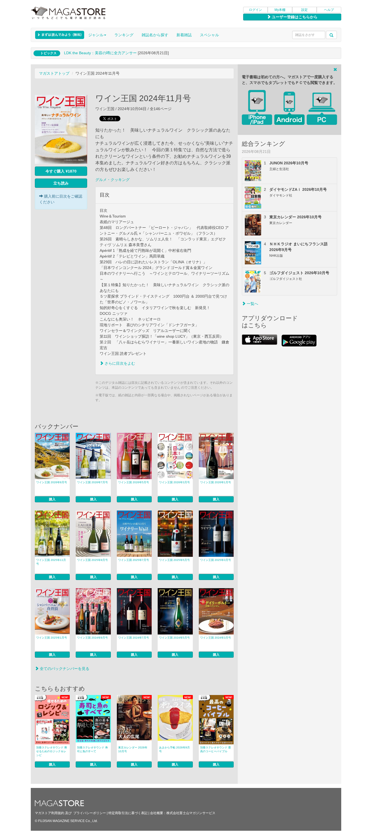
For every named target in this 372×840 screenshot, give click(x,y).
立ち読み (61, 183)
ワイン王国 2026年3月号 (174, 482)
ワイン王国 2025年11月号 (51, 561)
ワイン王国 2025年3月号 (215, 559)
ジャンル (95, 35)
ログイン (255, 10)
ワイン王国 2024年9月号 (92, 637)
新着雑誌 (184, 35)
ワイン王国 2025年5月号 (174, 559)
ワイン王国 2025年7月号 (133, 559)
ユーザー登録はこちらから (294, 17)
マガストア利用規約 (49, 813)
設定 (304, 10)
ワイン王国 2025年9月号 (92, 559)
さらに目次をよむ (119, 363)
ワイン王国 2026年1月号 (215, 482)
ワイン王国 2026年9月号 (51, 482)
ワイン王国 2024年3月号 (215, 637)
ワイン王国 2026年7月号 (92, 482)
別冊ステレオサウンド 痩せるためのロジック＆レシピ (51, 751)
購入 (52, 499)
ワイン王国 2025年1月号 (51, 637)
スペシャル (209, 35)
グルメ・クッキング (112, 179)
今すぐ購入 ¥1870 (61, 171)
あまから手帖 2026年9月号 (174, 749)
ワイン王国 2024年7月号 (133, 637)
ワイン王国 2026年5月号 (133, 482)
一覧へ (252, 303)
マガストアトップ (54, 73)
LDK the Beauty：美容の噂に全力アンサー (100, 53)
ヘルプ (329, 10)
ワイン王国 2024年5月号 (174, 637)
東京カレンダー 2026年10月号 (132, 749)
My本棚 (280, 10)
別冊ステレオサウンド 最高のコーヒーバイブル (215, 749)
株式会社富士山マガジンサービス (190, 813)
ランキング (123, 35)
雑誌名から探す (155, 35)
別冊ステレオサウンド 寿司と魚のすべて (92, 749)
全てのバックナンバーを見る (64, 668)
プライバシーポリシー (89, 813)
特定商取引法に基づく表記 (128, 813)
